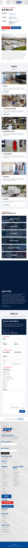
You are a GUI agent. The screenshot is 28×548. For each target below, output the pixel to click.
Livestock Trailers (8, 376)
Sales (3, 479)
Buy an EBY (7, 502)
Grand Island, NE (16, 472)
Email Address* (6, 352)
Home (3, 468)
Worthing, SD (15, 485)
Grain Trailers (7, 374)
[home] (18, 2)
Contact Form (4, 463)
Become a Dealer (5, 493)
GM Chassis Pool (5, 527)
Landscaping (4, 522)
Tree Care (4, 520)
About (3, 470)
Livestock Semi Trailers (9, 378)
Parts (6, 383)
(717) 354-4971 (14, 17)
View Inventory (6, 27)
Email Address (6, 442)
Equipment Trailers (8, 370)
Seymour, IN (15, 478)
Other (6, 387)
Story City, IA (15, 481)
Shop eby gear (7, 506)
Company (5, 344)
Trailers (3, 473)
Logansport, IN (16, 476)
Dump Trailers (7, 372)
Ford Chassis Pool (5, 529)
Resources (4, 510)
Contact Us (4, 490)
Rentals (6, 381)
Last (15, 342)
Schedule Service (16, 27)
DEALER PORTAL (6, 496)
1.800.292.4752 (5, 458)
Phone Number (17, 352)
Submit (22, 411)
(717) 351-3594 (14, 18)
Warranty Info (4, 484)
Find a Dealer (20, 419)
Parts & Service (5, 482)
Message (5, 389)
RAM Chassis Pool (5, 531)
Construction (4, 515)
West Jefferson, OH (17, 483)
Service (6, 385)
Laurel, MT (15, 474)
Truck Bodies (7, 380)
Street (4, 360)
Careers (3, 488)
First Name (5, 448)
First (4, 342)
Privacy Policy (14, 544)
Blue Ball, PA (15, 469)
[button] (8, 2)
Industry (16, 344)
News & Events (5, 486)
